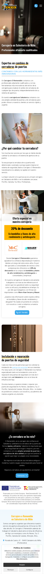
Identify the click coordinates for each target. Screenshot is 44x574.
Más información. (22, 559)
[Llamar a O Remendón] (36, 5)
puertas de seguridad (20, 367)
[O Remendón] (9, 5)
